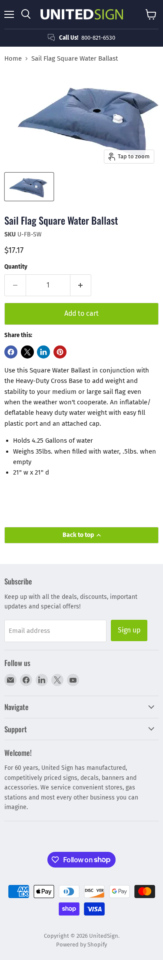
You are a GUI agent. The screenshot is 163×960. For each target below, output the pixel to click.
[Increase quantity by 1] (81, 285)
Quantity (15, 266)
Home (13, 58)
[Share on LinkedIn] (43, 352)
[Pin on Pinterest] (60, 352)
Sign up (129, 630)
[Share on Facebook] (10, 352)
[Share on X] (27, 352)
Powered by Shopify (81, 944)
